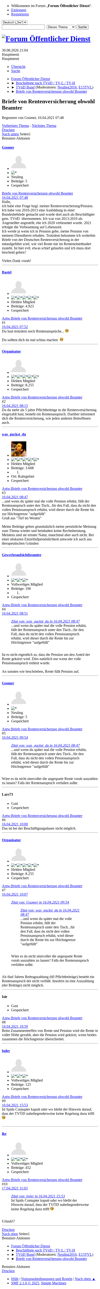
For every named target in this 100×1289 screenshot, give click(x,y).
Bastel (6, 272)
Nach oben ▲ (85, 1279)
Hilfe (15, 1279)
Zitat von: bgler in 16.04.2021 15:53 (38, 1196)
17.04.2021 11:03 (15, 1188)
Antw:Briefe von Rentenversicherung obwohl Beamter (42, 318)
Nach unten (10, 134)
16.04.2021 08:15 (15, 406)
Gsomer (8, 147)
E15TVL (85, 87)
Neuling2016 (67, 87)
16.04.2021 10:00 (15, 824)
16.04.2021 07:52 (15, 327)
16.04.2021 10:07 (15, 894)
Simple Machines (53, 1283)
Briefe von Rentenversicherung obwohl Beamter (37, 193)
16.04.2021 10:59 (15, 1026)
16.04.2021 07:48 (15, 197)
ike (4, 1134)
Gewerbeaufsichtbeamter (21, 555)
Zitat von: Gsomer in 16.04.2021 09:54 (40, 902)
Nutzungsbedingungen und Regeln (46, 1279)
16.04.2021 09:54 (15, 737)
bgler (6, 1051)
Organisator (11, 351)
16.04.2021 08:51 (15, 613)
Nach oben (10, 1234)
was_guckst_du (14, 434)
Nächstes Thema (44, 126)
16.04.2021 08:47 (15, 497)
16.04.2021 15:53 (15, 1105)
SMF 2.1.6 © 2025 (25, 1283)
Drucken (8, 130)
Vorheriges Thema (15, 126)
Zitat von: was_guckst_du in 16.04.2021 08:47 (45, 621)
